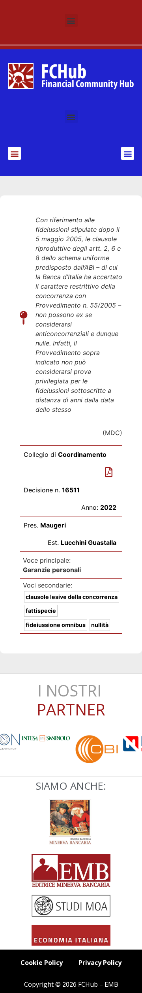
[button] (71, 20)
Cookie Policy (42, 962)
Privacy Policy (99, 962)
